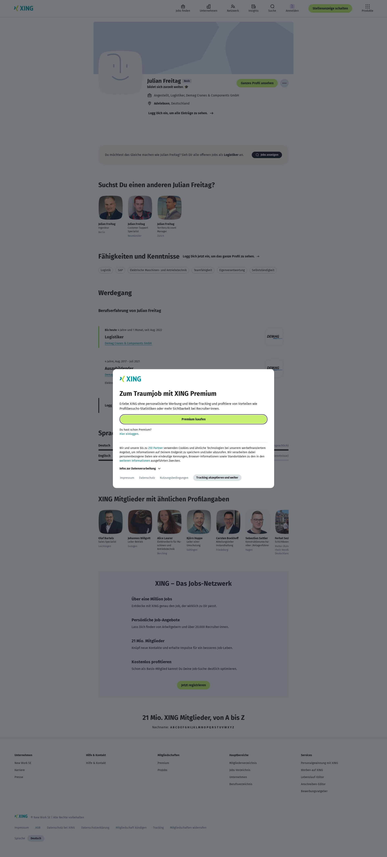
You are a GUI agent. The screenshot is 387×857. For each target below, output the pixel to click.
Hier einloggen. (129, 434)
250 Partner (155, 448)
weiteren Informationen (135, 460)
